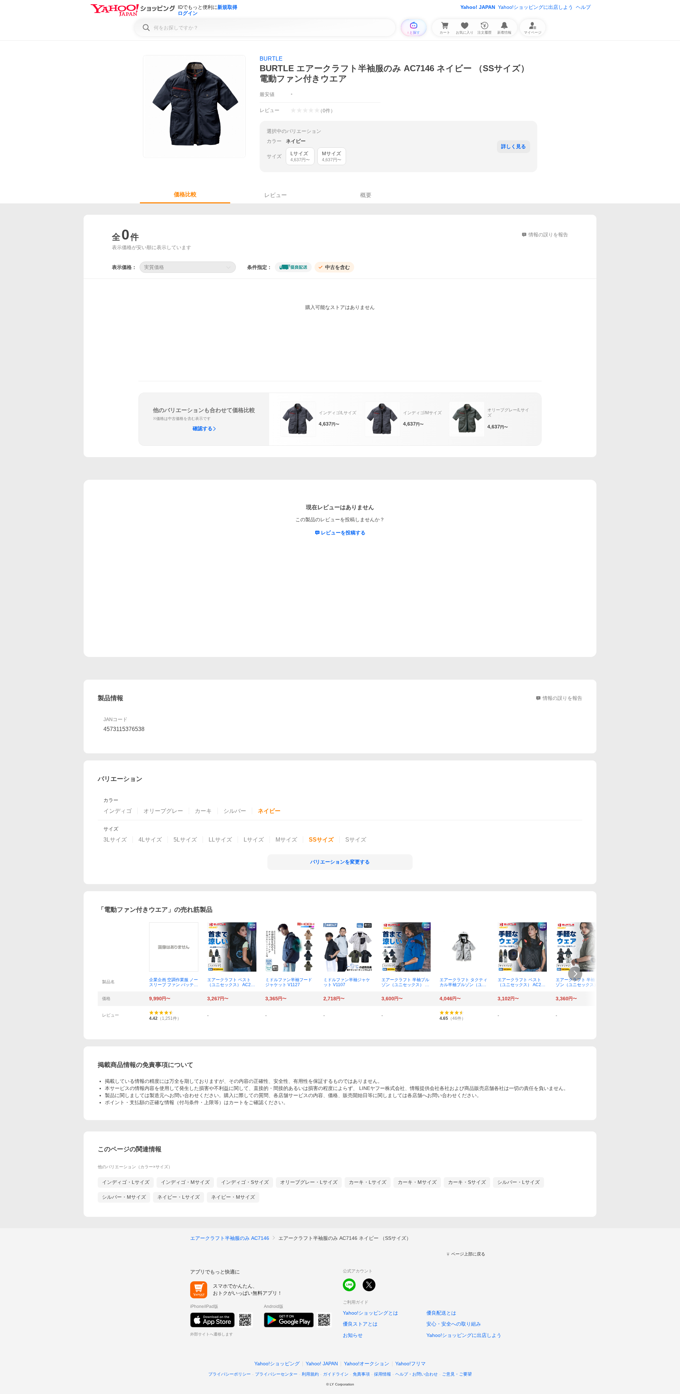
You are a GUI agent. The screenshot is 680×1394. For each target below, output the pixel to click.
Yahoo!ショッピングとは (370, 1313)
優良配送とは (441, 1313)
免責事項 (361, 1374)
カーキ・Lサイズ (367, 1182)
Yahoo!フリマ (410, 1363)
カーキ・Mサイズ (417, 1182)
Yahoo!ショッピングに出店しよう (535, 7)
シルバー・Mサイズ (124, 1197)
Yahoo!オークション (366, 1363)
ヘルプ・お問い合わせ (416, 1374)
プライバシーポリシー (229, 1374)
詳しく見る (513, 146)
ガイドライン (335, 1374)
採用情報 (382, 1374)
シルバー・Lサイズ (518, 1182)
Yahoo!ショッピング (277, 1363)
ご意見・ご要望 (457, 1374)
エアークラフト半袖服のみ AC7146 (229, 1238)
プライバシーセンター (276, 1374)
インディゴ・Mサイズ (185, 1182)
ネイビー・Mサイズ (233, 1197)
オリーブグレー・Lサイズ (309, 1182)
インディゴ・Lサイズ (125, 1182)
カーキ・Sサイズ (467, 1182)
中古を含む (337, 267)
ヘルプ (583, 7)
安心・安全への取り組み (453, 1324)
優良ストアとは (360, 1324)
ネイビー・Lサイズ (178, 1197)
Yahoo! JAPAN (477, 7)
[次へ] (575, 974)
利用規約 (310, 1374)
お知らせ (353, 1335)
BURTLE (271, 59)
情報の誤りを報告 (562, 698)
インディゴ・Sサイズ (245, 1182)
